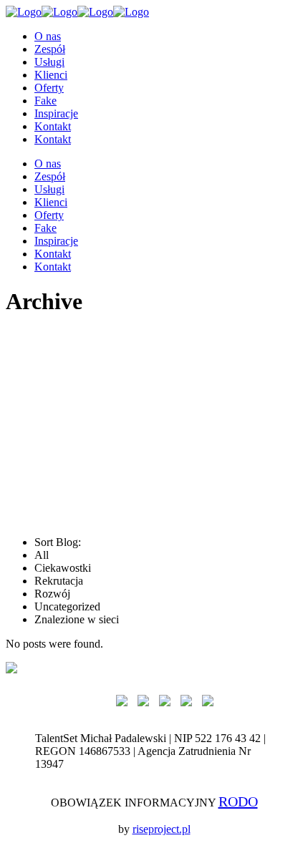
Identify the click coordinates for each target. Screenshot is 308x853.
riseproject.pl (162, 829)
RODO (238, 801)
